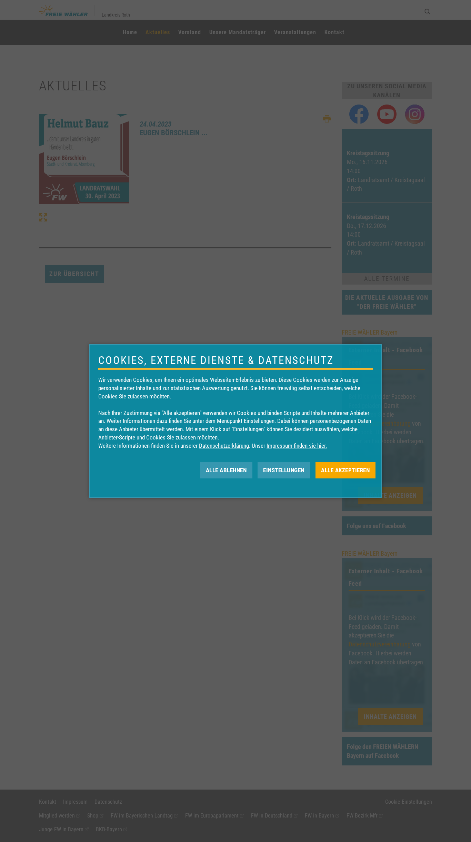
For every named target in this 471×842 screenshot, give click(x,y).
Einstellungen (283, 469)
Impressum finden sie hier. (297, 445)
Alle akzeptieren (345, 469)
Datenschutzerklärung (224, 445)
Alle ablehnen (226, 469)
